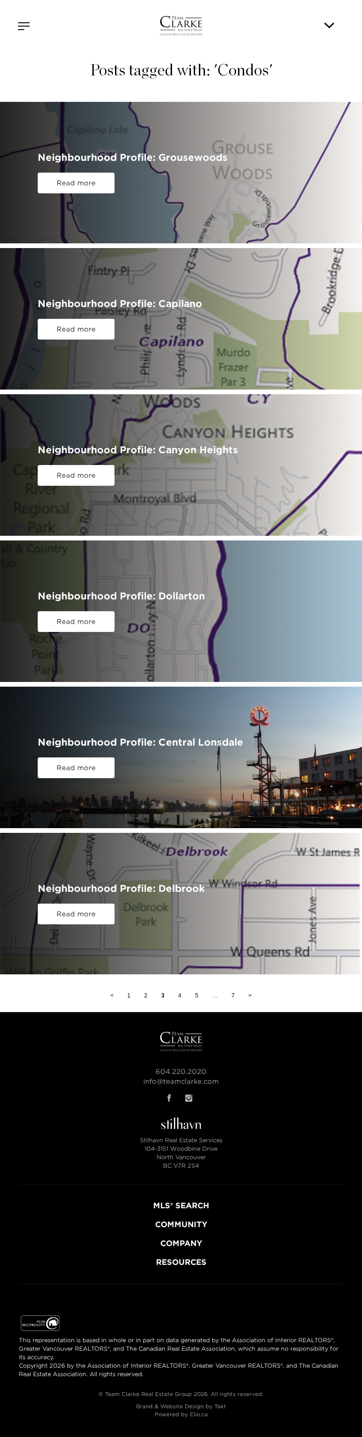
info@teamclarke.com (181, 1081)
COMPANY (181, 1243)
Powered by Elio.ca (181, 1414)
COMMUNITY (181, 1224)
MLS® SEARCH (181, 1205)
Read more (76, 183)
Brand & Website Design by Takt (181, 1406)
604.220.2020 (181, 1071)
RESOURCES (181, 1262)
